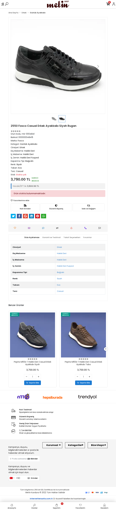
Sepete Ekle (34, 383)
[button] (18, 66)
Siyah (59, 278)
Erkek (59, 247)
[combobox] (12, 478)
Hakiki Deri (61, 253)
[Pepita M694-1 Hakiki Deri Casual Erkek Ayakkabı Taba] (83, 334)
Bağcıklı (60, 272)
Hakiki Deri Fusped (65, 266)
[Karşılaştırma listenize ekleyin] (57, 228)
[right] (105, 349)
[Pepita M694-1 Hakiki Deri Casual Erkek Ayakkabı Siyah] (32, 334)
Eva (58, 285)
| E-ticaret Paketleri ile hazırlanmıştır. (58, 498)
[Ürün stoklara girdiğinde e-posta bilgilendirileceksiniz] (72, 228)
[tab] (31, 237)
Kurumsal (52, 445)
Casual (60, 291)
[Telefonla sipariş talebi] (86, 228)
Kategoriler (75, 445)
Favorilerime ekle (21, 200)
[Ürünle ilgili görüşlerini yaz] (43, 228)
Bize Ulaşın (97, 445)
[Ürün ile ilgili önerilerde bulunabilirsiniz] (100, 228)
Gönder (34, 458)
